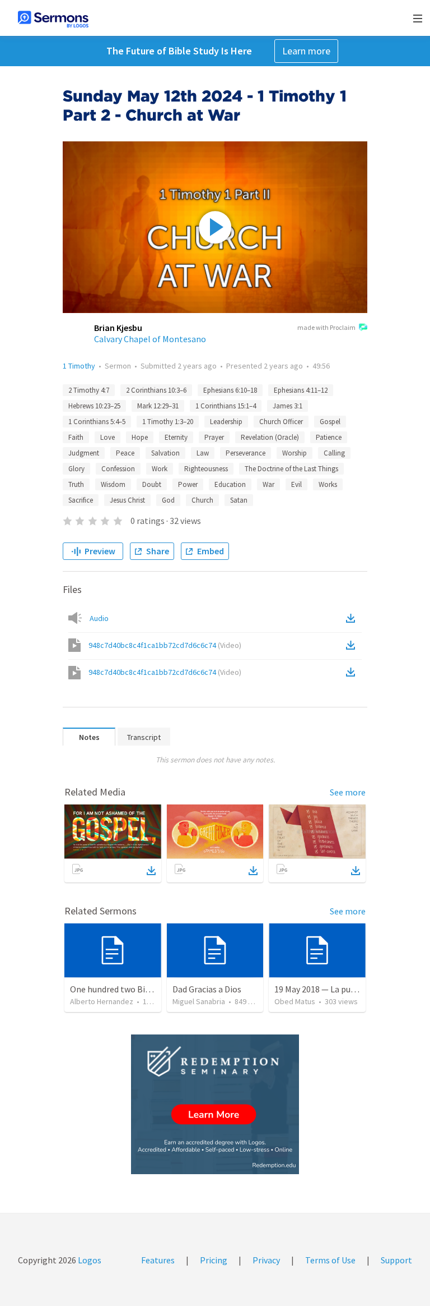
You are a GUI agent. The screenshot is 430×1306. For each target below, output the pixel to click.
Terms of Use (330, 1260)
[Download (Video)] (353, 645)
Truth (76, 484)
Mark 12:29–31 (158, 406)
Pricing (213, 1260)
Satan (238, 500)
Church (202, 500)
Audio (99, 618)
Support (396, 1260)
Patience (329, 437)
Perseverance (245, 453)
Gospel (330, 421)
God (168, 500)
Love (107, 437)
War (268, 484)
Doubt (151, 484)
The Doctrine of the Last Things (291, 468)
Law (203, 453)
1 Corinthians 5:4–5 (96, 421)
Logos (88, 1260)
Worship (294, 453)
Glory (76, 468)
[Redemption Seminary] (215, 1104)
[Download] (151, 870)
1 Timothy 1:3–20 (167, 421)
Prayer (214, 437)
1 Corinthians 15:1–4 (225, 406)
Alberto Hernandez (101, 1001)
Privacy (266, 1260)
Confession (118, 468)
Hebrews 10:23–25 (94, 406)
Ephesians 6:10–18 (230, 390)
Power (188, 484)
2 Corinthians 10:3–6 (156, 390)
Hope (140, 437)
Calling (334, 453)
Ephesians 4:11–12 (301, 390)
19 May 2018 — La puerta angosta (337, 989)
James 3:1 (287, 406)
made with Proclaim (326, 327)
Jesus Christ (127, 500)
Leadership (226, 421)
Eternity (176, 437)
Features (158, 1260)
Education (230, 484)
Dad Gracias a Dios (206, 989)
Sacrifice (80, 500)
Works (328, 484)
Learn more (306, 50)
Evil (296, 484)
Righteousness (206, 468)
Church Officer (281, 421)
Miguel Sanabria (198, 1001)
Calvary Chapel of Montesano (150, 338)
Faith (75, 437)
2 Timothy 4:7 (88, 390)
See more (348, 792)
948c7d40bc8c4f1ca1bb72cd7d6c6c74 (164, 645)
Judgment (83, 453)
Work (159, 468)
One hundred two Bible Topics (127, 989)
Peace (125, 453)
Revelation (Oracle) (270, 437)
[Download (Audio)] (353, 618)
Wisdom (113, 484)
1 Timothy (79, 366)
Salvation (165, 453)
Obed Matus (294, 1001)
